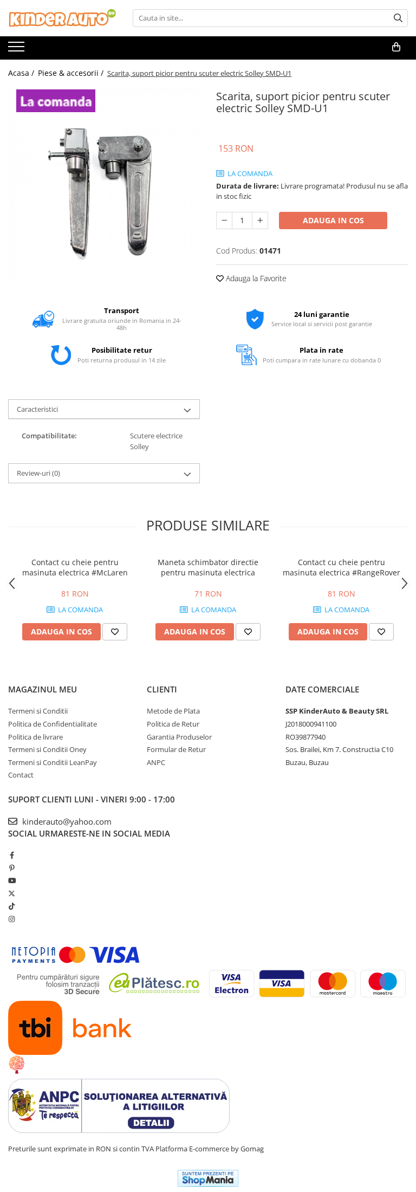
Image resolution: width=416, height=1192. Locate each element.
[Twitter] (11, 893)
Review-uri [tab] (38, 473)
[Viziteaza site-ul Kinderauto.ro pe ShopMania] (208, 1178)
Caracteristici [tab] (37, 409)
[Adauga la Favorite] (114, 631)
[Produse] (17, 50)
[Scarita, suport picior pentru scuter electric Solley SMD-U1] (104, 182)
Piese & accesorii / (72, 73)
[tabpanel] (104, 182)
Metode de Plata (173, 711)
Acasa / (22, 73)
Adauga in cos (333, 220)
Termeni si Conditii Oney (47, 749)
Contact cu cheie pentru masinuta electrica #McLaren (75, 567)
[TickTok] (11, 906)
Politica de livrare (35, 737)
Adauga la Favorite (255, 278)
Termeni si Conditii (38, 711)
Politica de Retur (173, 724)
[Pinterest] (11, 868)
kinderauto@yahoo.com (66, 821)
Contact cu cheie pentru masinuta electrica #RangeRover (341, 567)
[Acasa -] (62, 18)
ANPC (156, 762)
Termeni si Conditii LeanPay (52, 762)
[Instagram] (11, 919)
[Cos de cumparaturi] (396, 47)
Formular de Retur (176, 749)
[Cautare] (398, 18)
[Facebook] (11, 855)
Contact (21, 775)
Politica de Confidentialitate (52, 724)
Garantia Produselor (179, 737)
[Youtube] (11, 880)
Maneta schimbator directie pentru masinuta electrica (208, 567)
